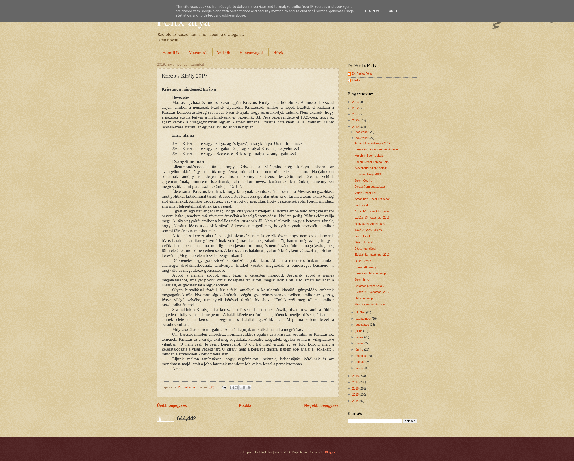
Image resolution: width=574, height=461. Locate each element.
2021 (355, 114)
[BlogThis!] (236, 387)
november (362, 138)
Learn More (374, 11)
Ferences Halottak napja (370, 273)
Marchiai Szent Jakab (369, 155)
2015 (355, 394)
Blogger (330, 452)
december (362, 132)
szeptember (364, 318)
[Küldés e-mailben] (232, 387)
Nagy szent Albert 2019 (370, 223)
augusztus (363, 324)
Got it (394, 11)
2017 (355, 382)
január (360, 368)
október (361, 312)
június (360, 337)
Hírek (278, 53)
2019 (355, 126)
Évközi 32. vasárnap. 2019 (372, 254)
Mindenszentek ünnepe (370, 304)
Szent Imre (362, 279)
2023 (355, 102)
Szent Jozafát (364, 242)
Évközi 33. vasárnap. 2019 (372, 217)
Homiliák (171, 53)
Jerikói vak (362, 205)
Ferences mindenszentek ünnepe (376, 149)
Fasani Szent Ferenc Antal (372, 162)
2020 (355, 120)
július (359, 331)
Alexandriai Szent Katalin (371, 168)
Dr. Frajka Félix (362, 73)
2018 (355, 376)
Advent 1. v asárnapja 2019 (372, 143)
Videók (223, 53)
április (360, 349)
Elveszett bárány (366, 267)
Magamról (198, 53)
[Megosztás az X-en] (240, 387)
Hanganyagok (251, 53)
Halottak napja (364, 298)
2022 (355, 108)
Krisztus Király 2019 (368, 174)
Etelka (356, 80)
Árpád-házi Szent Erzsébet (372, 199)
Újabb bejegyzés (172, 405)
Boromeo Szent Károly (369, 286)
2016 (355, 388)
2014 (355, 401)
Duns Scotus (363, 261)
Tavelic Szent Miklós (368, 230)
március (361, 355)
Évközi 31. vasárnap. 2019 (372, 292)
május (360, 343)
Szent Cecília (363, 180)
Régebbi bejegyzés (321, 405)
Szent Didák (363, 236)
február (360, 362)
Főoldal (245, 405)
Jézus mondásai (365, 248)
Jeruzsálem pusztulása (370, 186)
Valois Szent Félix (366, 193)
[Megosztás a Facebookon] (245, 387)
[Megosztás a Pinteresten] (249, 387)
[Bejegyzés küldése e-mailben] (224, 387)
